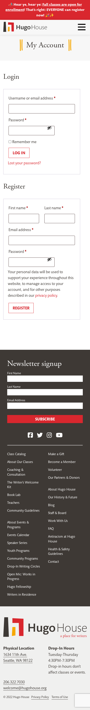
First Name (14, 373)
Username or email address (32, 98)
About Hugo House (62, 489)
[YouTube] (59, 435)
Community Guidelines (23, 510)
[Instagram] (49, 435)
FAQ (51, 528)
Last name (53, 207)
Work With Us (58, 521)
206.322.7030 (14, 681)
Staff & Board (57, 513)
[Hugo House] (45, 627)
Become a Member (62, 462)
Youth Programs (18, 551)
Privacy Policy (40, 697)
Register (21, 307)
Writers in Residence (21, 594)
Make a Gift (56, 454)
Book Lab (14, 495)
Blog (51, 505)
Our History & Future (62, 497)
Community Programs (22, 558)
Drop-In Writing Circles (23, 566)
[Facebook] (30, 435)
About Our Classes (20, 462)
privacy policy (46, 295)
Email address (21, 229)
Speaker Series (17, 543)
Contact (53, 561)
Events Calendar (18, 535)
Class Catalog (16, 454)
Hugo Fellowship (19, 587)
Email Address (16, 400)
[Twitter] (40, 435)
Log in (19, 152)
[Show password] (49, 127)
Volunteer (55, 470)
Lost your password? (24, 162)
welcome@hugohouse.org (25, 687)
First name (18, 207)
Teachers (13, 503)
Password (17, 119)
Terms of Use (60, 697)
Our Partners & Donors (64, 477)
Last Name (14, 387)
